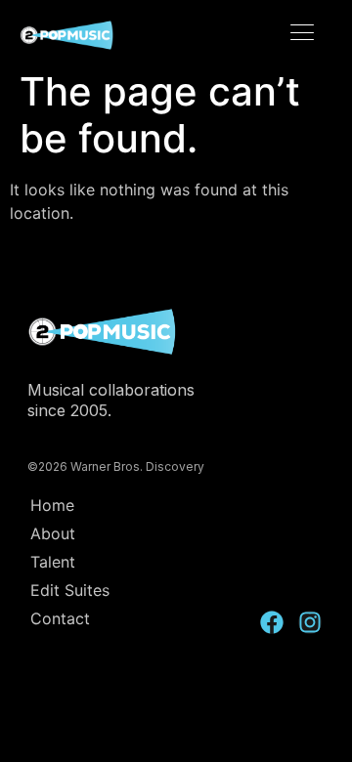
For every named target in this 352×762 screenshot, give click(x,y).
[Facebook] (272, 622)
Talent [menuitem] (52, 562)
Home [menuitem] (52, 505)
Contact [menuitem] (60, 618)
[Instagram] (310, 622)
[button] (303, 34)
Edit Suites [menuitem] (70, 590)
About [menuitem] (52, 533)
